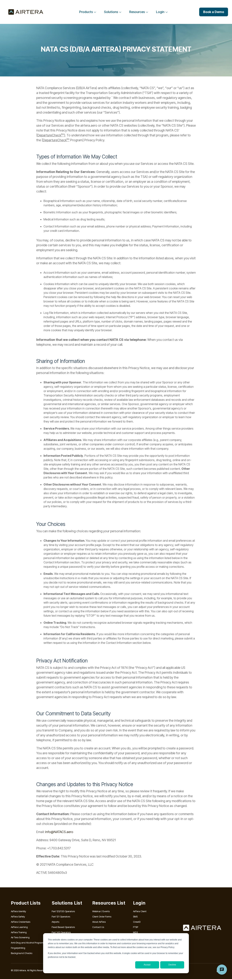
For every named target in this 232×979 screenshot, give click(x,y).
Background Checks (21, 953)
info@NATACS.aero (59, 832)
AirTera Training (19, 932)
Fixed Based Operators (63, 927)
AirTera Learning (19, 927)
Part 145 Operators (61, 932)
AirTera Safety (18, 916)
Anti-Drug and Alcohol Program (27, 942)
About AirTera (99, 921)
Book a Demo (213, 12)
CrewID (136, 921)
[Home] (25, 12)
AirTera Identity (18, 911)
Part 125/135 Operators (63, 911)
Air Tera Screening (20, 937)
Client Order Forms (101, 916)
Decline (172, 964)
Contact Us (98, 927)
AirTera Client (139, 911)
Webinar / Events (101, 911)
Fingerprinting (18, 947)
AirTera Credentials (20, 921)
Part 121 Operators (61, 916)
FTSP (135, 927)
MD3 (135, 932)
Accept (147, 964)
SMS (135, 916)
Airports (55, 921)
